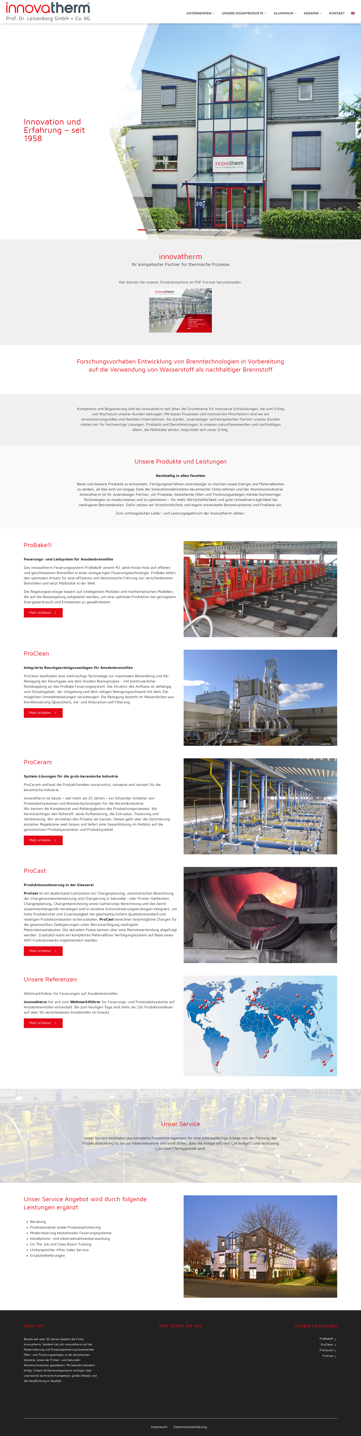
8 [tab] (215, 232)
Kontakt (337, 13)
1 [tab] (142, 232)
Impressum (159, 1427)
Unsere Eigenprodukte (242, 13)
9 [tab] (225, 232)
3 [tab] (163, 232)
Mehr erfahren (40, 612)
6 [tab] (194, 232)
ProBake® (326, 1338)
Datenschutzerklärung (190, 1427)
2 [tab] (152, 232)
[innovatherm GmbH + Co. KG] (48, 11)
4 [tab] (173, 232)
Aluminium (283, 13)
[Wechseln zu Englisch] (351, 11)
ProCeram (326, 1350)
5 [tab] (183, 232)
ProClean (327, 1344)
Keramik (311, 13)
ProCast (328, 1356)
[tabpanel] (180, 97)
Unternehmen (198, 13)
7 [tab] (204, 232)
